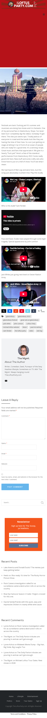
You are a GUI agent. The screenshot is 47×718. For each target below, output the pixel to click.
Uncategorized (9, 93)
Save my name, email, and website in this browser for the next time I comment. (22, 478)
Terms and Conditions (18, 714)
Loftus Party (31, 324)
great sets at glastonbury (29, 320)
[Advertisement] (23, 43)
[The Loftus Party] (23, 4)
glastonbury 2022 (24, 316)
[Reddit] (15, 311)
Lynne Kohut (9, 626)
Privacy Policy (32, 714)
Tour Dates (28, 701)
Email (4, 454)
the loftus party (20, 331)
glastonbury (10, 316)
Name (4, 443)
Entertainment (34, 91)
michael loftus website (11, 327)
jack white (6, 324)
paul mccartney (35, 327)
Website (4, 464)
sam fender (7, 331)
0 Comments (38, 93)
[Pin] (21, 311)
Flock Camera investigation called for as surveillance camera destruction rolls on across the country (24, 586)
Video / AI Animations (23, 93)
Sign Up (39, 701)
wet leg (39, 331)
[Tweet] (4, 311)
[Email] (27, 311)
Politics (9, 701)
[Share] (9, 311)
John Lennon (18, 324)
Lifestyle (20, 696)
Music (25, 327)
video (31, 331)
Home (11, 696)
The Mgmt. (22, 91)
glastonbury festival (10, 320)
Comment (5, 416)
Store (18, 701)
